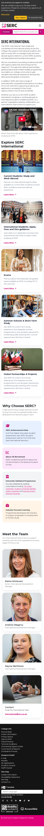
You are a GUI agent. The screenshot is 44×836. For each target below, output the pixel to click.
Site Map (4, 780)
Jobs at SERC (6, 739)
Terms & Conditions (9, 744)
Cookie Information (9, 775)
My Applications (7, 763)
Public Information (9, 734)
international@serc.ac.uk (16, 714)
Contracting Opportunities (12, 746)
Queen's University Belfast (25, 489)
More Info (5, 14)
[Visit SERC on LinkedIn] (16, 800)
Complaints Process (9, 751)
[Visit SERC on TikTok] (24, 800)
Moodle (4, 761)
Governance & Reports (10, 749)
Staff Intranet (6, 768)
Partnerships (6, 732)
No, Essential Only (35, 18)
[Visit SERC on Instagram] (11, 800)
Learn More (9, 194)
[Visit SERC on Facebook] (3, 800)
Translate (19, 795)
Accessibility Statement (10, 777)
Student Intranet (8, 765)
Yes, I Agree (21, 18)
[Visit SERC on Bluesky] (28, 800)
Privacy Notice (7, 737)
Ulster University (12, 491)
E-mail (3, 758)
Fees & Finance (7, 742)
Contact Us (5, 782)
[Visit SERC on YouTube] (20, 800)
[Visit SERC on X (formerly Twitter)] (7, 800)
